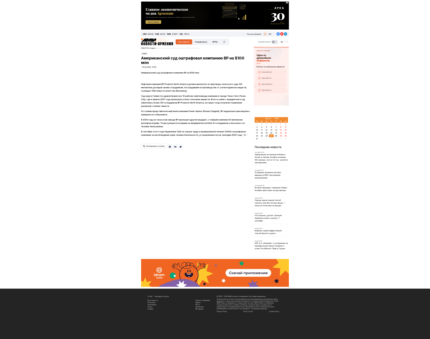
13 (271, 130)
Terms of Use (248, 311)
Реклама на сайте (161, 296)
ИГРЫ (215, 42)
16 (286, 130)
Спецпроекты (201, 42)
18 (262, 133)
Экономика (151, 305)
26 (267, 136)
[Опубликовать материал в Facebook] (170, 146)
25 (262, 136)
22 (281, 133)
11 (262, 130)
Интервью (199, 309)
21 (276, 133)
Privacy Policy (222, 311)
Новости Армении (202, 300)
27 (271, 136)
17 (257, 133)
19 (267, 133)
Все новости (183, 42)
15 (281, 130)
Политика (151, 302)
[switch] (274, 42)
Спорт (150, 307)
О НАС (150, 296)
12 (266, 130)
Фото (197, 305)
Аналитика (199, 307)
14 (276, 130)
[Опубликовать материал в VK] (175, 146)
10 (257, 130)
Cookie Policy (274, 311)
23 (286, 133)
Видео (198, 302)
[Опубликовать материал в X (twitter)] (180, 146)
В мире (144, 53)
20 (271, 133)
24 (257, 136)
